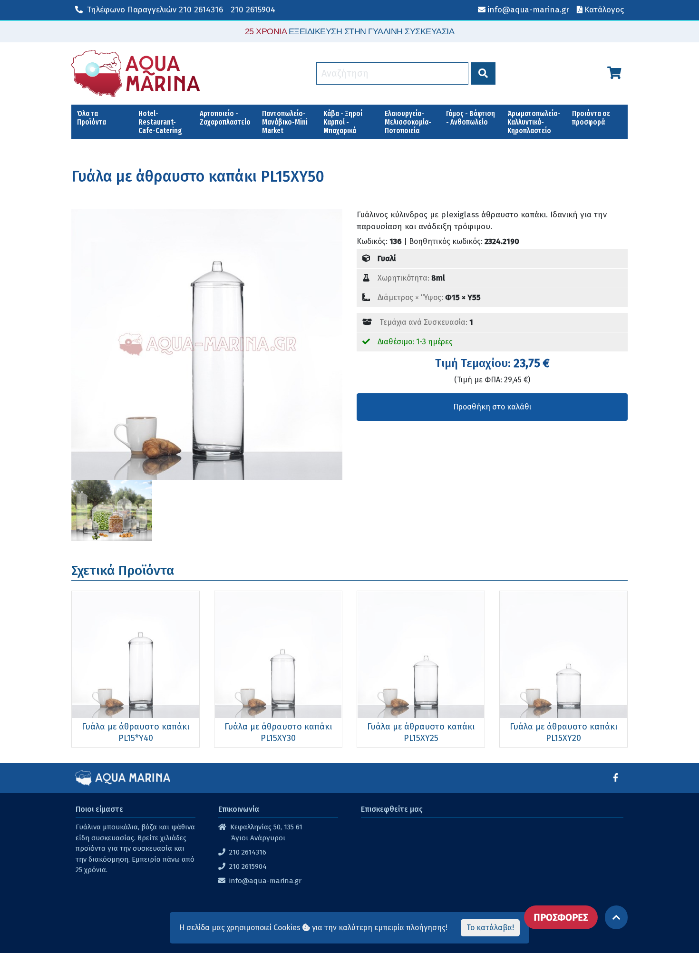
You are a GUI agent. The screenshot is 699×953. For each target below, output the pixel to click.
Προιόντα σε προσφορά (591, 117)
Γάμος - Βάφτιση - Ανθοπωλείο (470, 117)
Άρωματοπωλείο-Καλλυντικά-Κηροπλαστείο (534, 122)
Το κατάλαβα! (490, 927)
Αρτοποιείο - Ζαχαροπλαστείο (225, 117)
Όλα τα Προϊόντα (91, 117)
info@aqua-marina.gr (265, 880)
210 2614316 (155, 10)
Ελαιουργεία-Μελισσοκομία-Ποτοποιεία (408, 122)
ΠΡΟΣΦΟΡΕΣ (561, 917)
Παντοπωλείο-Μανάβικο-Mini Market (285, 122)
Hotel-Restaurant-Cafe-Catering (160, 122)
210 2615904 (253, 10)
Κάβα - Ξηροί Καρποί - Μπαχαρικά (342, 122)
